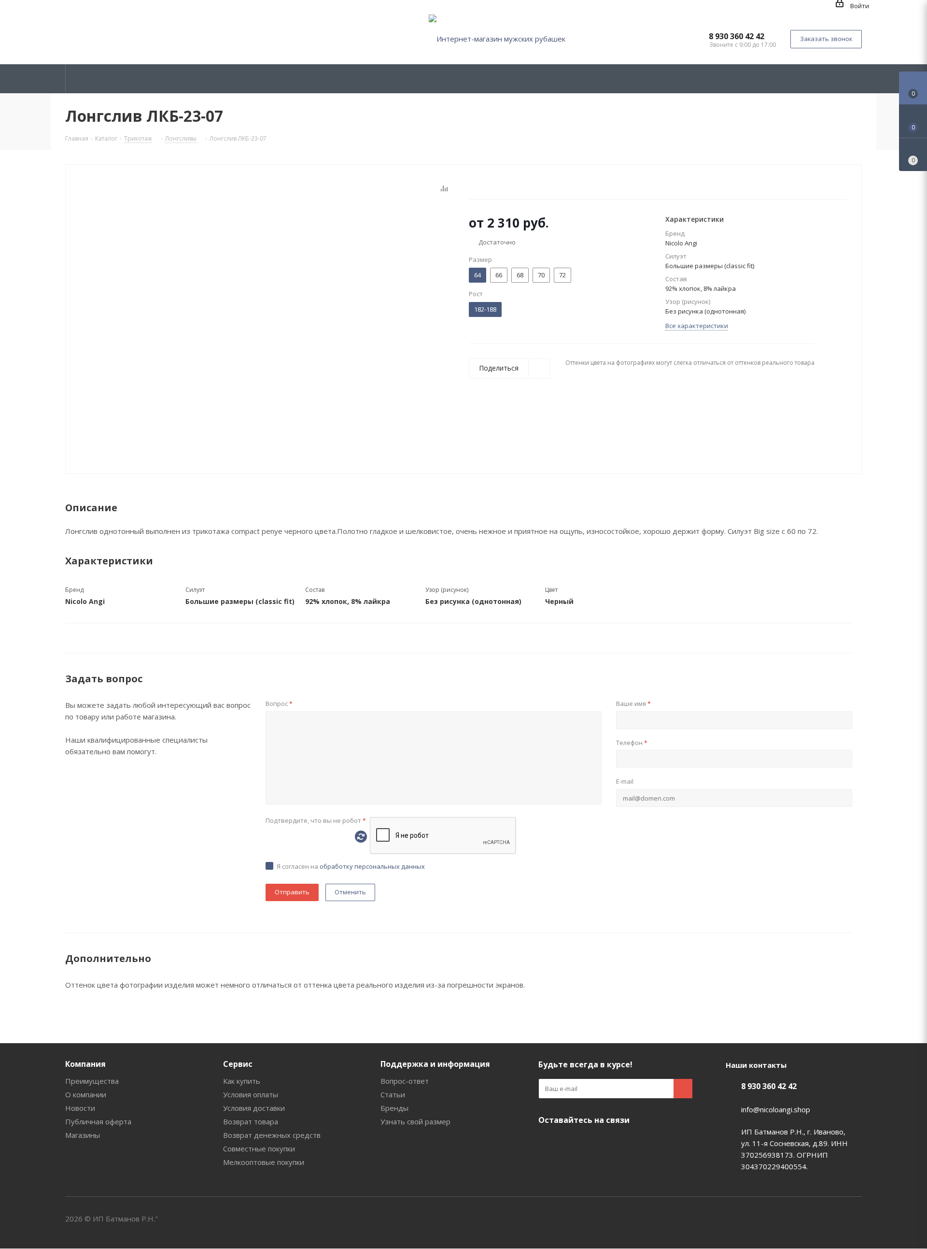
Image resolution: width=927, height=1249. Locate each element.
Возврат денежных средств (272, 1135)
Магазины (82, 1135)
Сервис (238, 1064)
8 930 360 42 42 (736, 36)
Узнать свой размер (415, 1121)
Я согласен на (351, 866)
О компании (85, 1094)
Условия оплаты (250, 1094)
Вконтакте (548, 1142)
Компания (85, 1064)
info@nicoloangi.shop (775, 1109)
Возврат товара (250, 1121)
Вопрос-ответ (404, 1081)
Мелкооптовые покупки (263, 1162)
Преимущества (92, 1081)
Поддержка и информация (435, 1064)
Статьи (392, 1094)
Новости (80, 1108)
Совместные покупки (259, 1148)
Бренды (394, 1108)
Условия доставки (254, 1108)
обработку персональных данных (372, 866)
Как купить (241, 1081)
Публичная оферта (98, 1121)
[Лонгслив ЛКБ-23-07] (265, 323)
